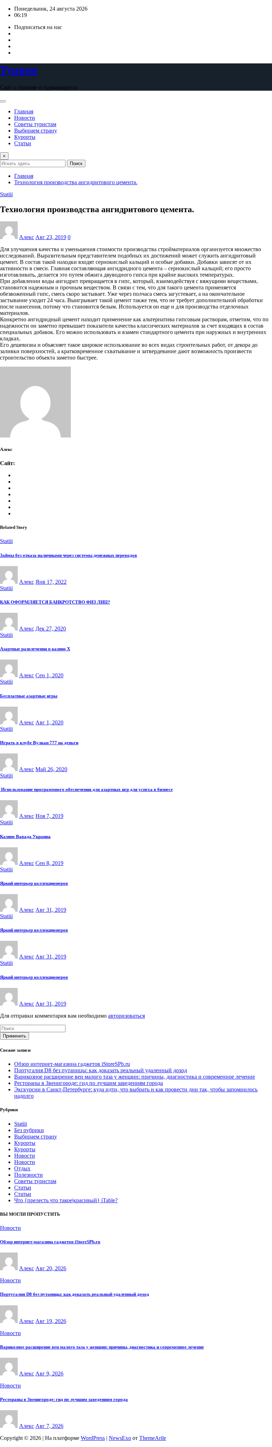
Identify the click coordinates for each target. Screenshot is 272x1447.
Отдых (22, 1168)
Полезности (28, 1175)
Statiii (20, 1124)
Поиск (76, 163)
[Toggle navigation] (3, 101)
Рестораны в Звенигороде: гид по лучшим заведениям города (88, 1083)
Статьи (22, 143)
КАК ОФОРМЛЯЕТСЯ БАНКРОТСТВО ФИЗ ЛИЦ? (55, 602)
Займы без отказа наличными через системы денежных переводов (68, 555)
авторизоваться (126, 1016)
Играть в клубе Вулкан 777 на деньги (39, 742)
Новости (24, 118)
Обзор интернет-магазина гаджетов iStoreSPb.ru (72, 1064)
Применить (14, 1036)
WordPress (93, 1438)
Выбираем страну (35, 131)
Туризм (19, 69)
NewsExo (120, 1438)
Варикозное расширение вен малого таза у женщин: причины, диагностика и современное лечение (134, 1077)
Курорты (24, 137)
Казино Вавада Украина (25, 836)
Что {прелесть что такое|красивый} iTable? (66, 1200)
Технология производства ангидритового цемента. (75, 182)
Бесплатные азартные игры (28, 696)
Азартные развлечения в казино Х (35, 648)
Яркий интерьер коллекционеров (34, 883)
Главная (23, 111)
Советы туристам (35, 124)
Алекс (26, 237)
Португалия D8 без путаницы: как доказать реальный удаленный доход (100, 1070)
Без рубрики (29, 1130)
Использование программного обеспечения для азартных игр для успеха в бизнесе (86, 789)
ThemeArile (152, 1438)
